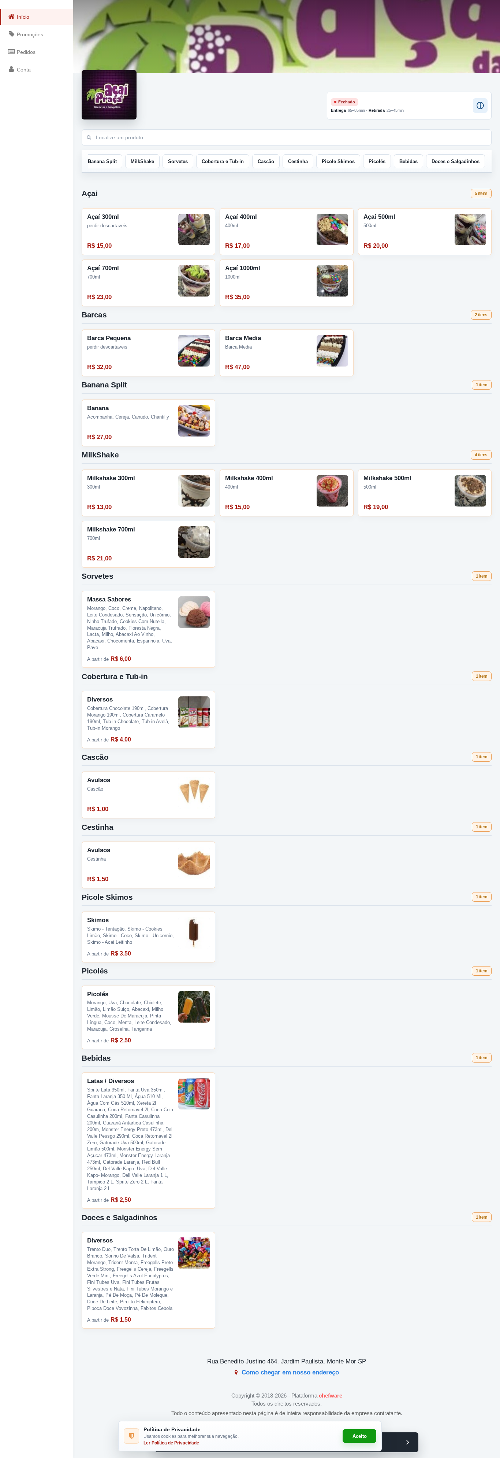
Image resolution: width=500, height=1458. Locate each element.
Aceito (359, 1436)
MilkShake (142, 161)
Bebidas (408, 161)
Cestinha (298, 161)
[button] (480, 105)
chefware (330, 1395)
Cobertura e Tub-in (223, 161)
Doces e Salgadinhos (456, 161)
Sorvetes (178, 161)
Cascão (266, 161)
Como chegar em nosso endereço (289, 1372)
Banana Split (102, 161)
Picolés (377, 161)
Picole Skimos (338, 161)
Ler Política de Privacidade (171, 1443)
